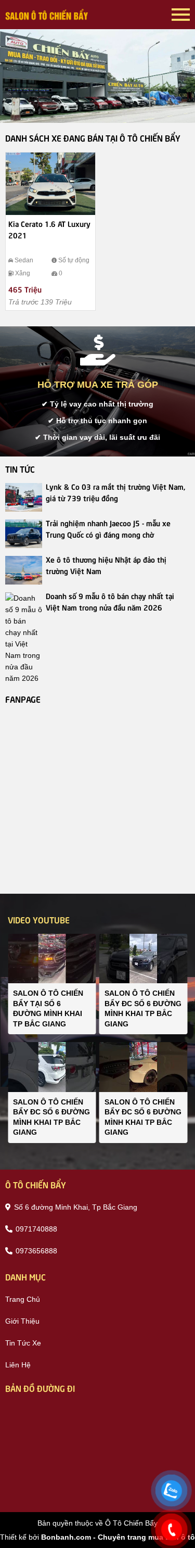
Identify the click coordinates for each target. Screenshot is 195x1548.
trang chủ (22, 1299)
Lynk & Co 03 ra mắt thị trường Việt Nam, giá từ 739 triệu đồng (116, 492)
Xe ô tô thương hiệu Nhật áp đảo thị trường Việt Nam (106, 565)
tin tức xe (23, 1343)
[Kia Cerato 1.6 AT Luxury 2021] (50, 184)
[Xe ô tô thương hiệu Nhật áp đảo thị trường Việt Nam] (23, 570)
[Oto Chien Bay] (46, 14)
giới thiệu (22, 1321)
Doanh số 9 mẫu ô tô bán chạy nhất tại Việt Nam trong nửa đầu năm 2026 (110, 601)
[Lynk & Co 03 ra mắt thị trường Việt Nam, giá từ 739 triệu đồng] (23, 497)
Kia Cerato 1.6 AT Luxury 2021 (49, 229)
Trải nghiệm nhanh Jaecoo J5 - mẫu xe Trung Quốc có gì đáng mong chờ (108, 528)
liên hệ (18, 1365)
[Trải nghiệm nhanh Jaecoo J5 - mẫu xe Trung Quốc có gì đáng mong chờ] (23, 533)
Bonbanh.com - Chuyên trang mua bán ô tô (118, 1537)
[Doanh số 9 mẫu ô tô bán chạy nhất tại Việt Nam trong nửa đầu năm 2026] (23, 638)
